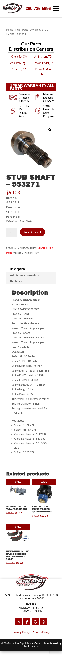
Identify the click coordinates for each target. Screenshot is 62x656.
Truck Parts (21, 29)
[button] (50, 130)
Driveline (35, 29)
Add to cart (32, 232)
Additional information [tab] (24, 275)
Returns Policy (41, 632)
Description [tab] (17, 269)
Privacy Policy (21, 632)
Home (9, 29)
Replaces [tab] (16, 281)
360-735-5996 (38, 8)
